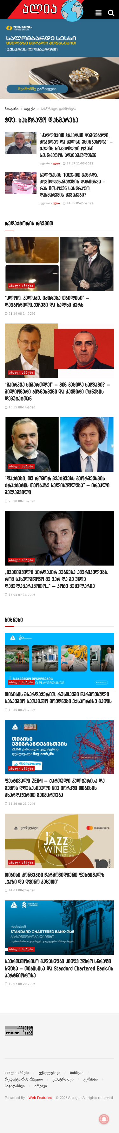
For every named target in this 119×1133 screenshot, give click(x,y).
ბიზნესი (76, 1073)
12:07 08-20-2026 (21, 984)
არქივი (41, 1086)
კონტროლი (63, 1079)
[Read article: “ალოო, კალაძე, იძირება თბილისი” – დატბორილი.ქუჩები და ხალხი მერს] (59, 264)
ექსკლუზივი (49, 1073)
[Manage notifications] (104, 1119)
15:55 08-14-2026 (21, 407)
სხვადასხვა (15, 1086)
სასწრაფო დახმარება (58, 109)
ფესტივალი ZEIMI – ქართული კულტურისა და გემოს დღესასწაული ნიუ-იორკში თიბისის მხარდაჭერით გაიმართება (55, 788)
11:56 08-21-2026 (21, 803)
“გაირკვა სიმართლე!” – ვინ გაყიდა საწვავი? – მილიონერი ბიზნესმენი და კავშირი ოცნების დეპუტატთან (57, 392)
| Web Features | (40, 1098)
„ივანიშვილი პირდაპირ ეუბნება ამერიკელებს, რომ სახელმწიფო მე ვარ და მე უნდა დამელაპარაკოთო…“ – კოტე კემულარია (56, 579)
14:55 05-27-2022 (79, 203)
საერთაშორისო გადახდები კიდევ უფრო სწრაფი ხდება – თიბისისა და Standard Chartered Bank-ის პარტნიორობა (59, 968)
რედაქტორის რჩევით (24, 1079)
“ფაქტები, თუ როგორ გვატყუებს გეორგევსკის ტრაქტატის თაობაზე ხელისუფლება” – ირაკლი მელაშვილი (57, 485)
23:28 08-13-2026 (21, 501)
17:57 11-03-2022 (79, 163)
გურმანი (90, 1079)
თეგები (29, 109)
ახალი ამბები (21, 286)
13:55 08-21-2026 (21, 710)
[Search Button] (111, 12)
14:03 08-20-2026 (21, 890)
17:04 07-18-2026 (21, 594)
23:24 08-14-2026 (21, 313)
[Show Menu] (99, 12)
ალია (56, 163)
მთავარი (11, 109)
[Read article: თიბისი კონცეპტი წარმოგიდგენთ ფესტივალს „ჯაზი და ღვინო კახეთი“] (59, 841)
